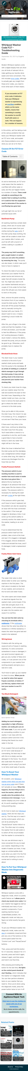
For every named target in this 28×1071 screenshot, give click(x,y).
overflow (10, 104)
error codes (15, 78)
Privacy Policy (19, 1067)
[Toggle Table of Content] (20, 156)
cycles (10, 495)
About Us (10, 1067)
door (3, 933)
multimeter (5, 623)
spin (16, 231)
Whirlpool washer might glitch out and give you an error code (13, 781)
